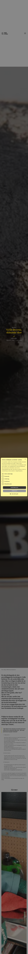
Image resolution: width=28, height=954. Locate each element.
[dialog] (14, 477)
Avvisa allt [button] (14, 490)
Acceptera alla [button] (14, 487)
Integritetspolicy (18, 471)
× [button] (25, 459)
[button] (14, 494)
